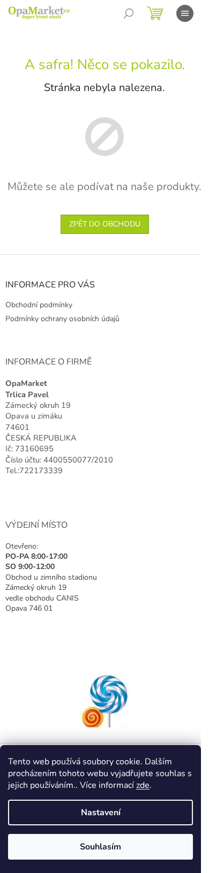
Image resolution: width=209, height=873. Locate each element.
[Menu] (185, 13)
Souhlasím (100, 847)
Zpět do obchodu (104, 224)
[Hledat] (128, 13)
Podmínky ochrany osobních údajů (62, 319)
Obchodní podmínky (38, 305)
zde (143, 785)
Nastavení (101, 812)
